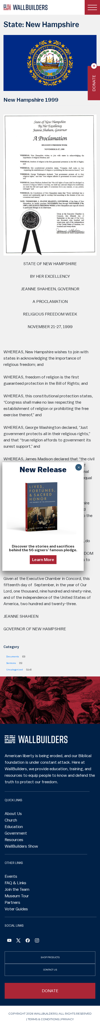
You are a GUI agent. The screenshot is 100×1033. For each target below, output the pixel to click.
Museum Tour (17, 896)
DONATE (50, 991)
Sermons (11, 663)
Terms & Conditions (43, 1019)
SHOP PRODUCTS (50, 957)
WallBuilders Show (21, 846)
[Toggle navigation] (92, 7)
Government (16, 833)
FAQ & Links (15, 883)
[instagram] (37, 941)
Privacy (67, 1019)
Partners (12, 902)
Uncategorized (14, 669)
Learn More (43, 560)
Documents (12, 656)
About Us (13, 813)
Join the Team (17, 889)
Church (11, 820)
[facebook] (27, 941)
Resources (14, 840)
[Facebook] (9, 941)
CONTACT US (50, 969)
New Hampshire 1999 (30, 100)
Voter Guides (16, 909)
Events (11, 876)
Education (14, 827)
